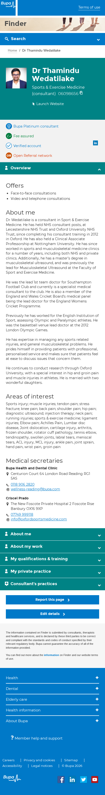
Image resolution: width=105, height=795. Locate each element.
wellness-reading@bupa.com (35, 489)
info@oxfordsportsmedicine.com (39, 519)
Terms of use (89, 7)
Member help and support (38, 738)
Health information (23, 710)
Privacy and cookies (39, 760)
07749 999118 (22, 514)
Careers (8, 760)
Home (12, 50)
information (51, 655)
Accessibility (12, 766)
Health (12, 678)
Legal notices (41, 766)
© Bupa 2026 (72, 766)
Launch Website (50, 104)
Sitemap (71, 760)
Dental (12, 688)
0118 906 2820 (22, 484)
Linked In (95, 142)
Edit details (50, 614)
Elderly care (16, 699)
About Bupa (17, 721)
